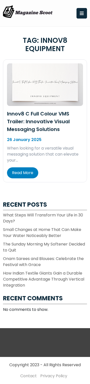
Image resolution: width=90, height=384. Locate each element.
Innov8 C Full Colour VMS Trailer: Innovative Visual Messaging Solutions (38, 121)
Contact (28, 376)
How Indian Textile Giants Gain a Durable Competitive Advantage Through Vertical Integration (43, 279)
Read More (22, 173)
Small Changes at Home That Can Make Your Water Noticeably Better (42, 232)
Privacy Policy (53, 376)
